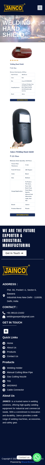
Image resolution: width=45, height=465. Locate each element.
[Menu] (40, 7)
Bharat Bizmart (28, 462)
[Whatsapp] (37, 457)
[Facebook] (6, 331)
